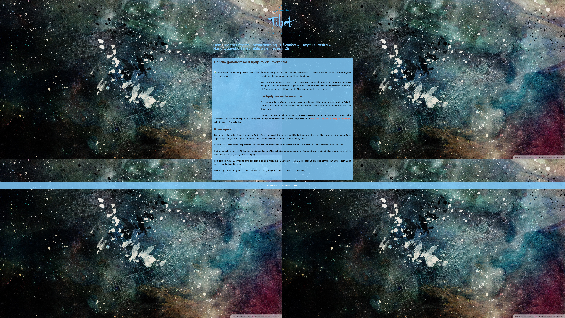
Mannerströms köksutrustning (250, 45)
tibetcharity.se (273, 185)
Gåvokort (289, 45)
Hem (217, 45)
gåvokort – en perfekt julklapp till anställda (330, 118)
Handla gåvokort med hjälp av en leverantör (251, 48)
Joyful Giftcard (316, 45)
